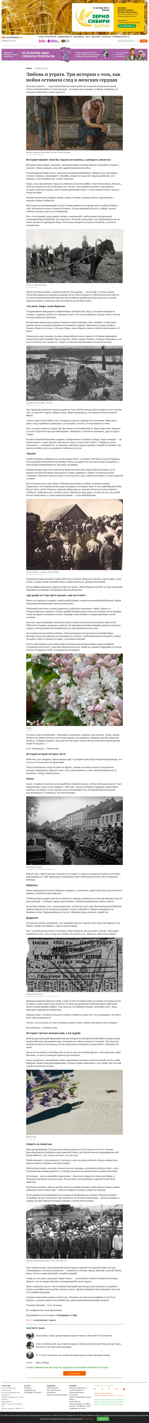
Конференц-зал (30, 1390)
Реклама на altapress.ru (78, 1388)
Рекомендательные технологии (76, 1393)
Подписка (27, 1388)
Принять (103, 1419)
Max (75, 1315)
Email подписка (74, 1401)
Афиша (71, 1399)
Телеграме (63, 1315)
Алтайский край (40, 1320)
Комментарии (74, 1373)
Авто (87, 37)
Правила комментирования (57, 1395)
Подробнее (88, 1419)
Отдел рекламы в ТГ (76, 1390)
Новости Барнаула (47, 37)
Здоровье (95, 37)
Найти (143, 41)
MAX (83, 1408)
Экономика (78, 37)
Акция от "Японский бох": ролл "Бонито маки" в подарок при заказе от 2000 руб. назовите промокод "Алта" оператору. (109, 1401)
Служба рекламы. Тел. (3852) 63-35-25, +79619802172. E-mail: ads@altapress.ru (80, 1406)
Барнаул (52, 1320)
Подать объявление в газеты (80, 1397)
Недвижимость (65, 37)
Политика (106, 37)
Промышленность (120, 37)
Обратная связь (53, 1388)
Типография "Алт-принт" (33, 1392)
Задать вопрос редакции (103, 1393)
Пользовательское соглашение (54, 1391)
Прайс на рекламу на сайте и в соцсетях (109, 1395)
